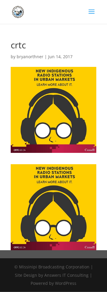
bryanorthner (30, 56)
